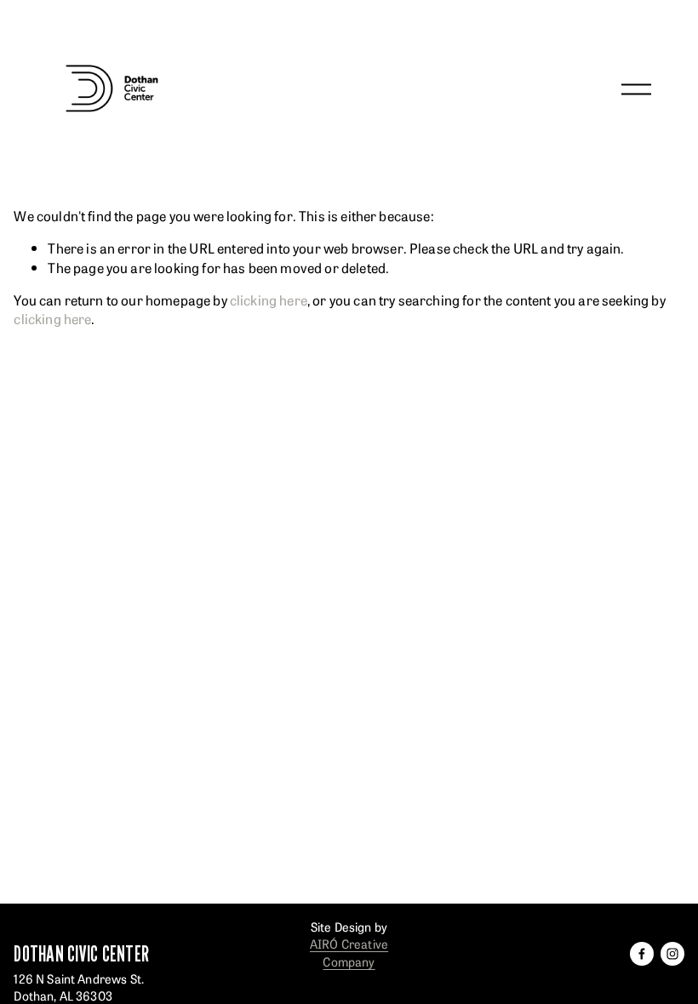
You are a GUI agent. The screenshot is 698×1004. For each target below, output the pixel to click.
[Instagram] (672, 954)
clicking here (268, 299)
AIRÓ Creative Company (349, 952)
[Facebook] (642, 954)
